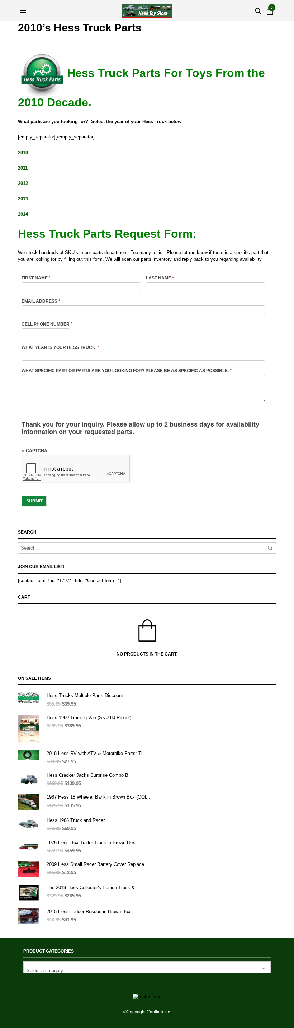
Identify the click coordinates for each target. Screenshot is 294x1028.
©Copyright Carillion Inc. (147, 1011)
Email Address (41, 301)
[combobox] (147, 967)
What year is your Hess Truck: (61, 347)
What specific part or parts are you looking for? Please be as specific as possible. (127, 370)
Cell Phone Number (47, 324)
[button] (24, 10)
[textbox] (147, 967)
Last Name (160, 278)
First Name (36, 278)
